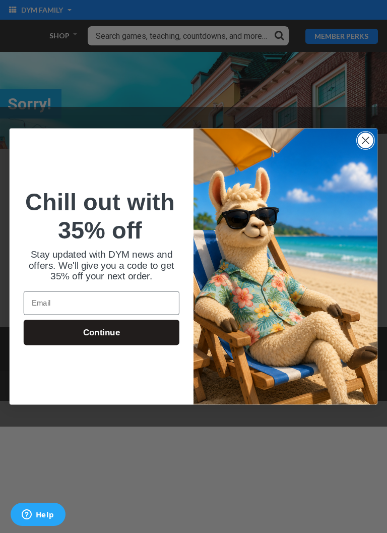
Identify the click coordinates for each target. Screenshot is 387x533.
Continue (101, 332)
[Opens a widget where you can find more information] (38, 515)
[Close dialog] (365, 140)
